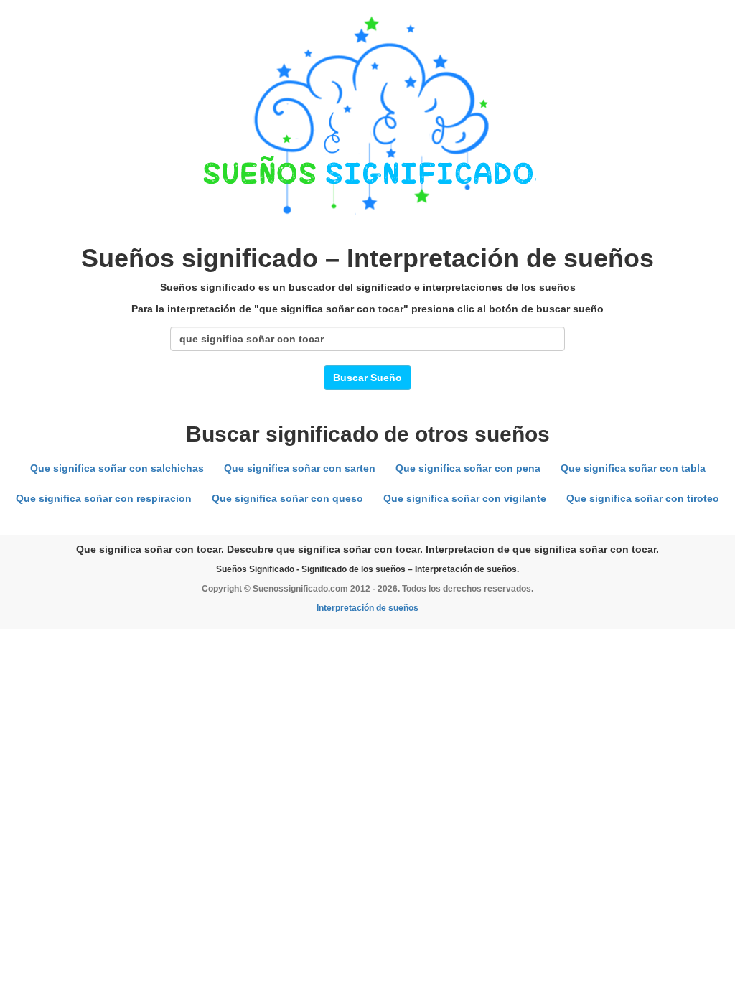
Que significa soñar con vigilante (464, 498)
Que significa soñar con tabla (633, 468)
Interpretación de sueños (367, 608)
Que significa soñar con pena (467, 468)
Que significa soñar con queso (287, 498)
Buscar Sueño (367, 377)
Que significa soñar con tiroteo (642, 498)
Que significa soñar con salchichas (117, 468)
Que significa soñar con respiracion (104, 498)
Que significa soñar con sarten (299, 468)
